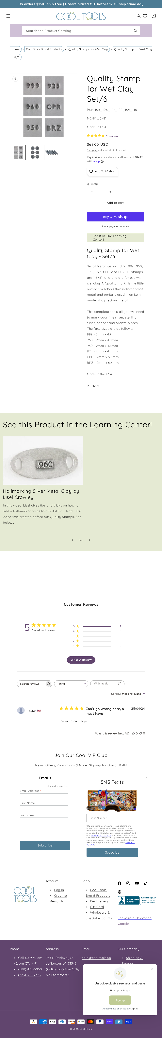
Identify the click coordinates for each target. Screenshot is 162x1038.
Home (15, 49)
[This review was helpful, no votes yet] (133, 733)
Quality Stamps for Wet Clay (88, 49)
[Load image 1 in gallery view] (18, 152)
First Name (27, 803)
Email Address (30, 791)
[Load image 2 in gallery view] (35, 152)
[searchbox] (31, 684)
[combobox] (81, 30)
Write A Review (81, 660)
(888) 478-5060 (30, 969)
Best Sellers (99, 901)
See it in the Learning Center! (110, 237)
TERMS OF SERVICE (101, 835)
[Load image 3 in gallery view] (51, 152)
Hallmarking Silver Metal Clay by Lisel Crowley (41, 494)
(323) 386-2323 (29, 975)
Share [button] (95, 386)
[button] (8, 16)
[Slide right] (89, 540)
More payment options (115, 226)
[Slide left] (72, 540)
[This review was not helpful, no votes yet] (140, 733)
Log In (59, 890)
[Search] (135, 30)
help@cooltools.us (96, 958)
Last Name (27, 815)
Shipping (92, 150)
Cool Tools (86, 1029)
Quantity (92, 183)
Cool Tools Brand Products (44, 49)
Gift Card (97, 907)
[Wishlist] (145, 16)
